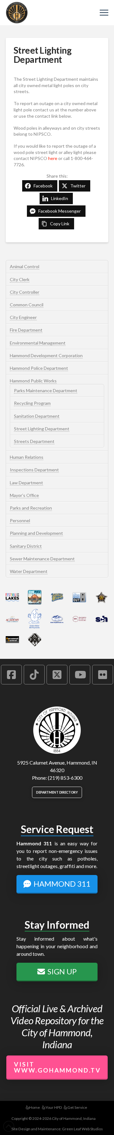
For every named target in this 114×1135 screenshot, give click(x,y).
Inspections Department (34, 469)
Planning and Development (36, 533)
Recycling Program (32, 403)
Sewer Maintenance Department (42, 558)
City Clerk (19, 279)
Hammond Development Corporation (46, 355)
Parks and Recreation (31, 508)
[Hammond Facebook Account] (11, 674)
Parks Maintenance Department (45, 390)
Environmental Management (38, 343)
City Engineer (23, 317)
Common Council (26, 304)
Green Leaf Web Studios (82, 1128)
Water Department (29, 571)
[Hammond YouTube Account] (79, 674)
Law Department (26, 482)
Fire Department (26, 330)
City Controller (24, 292)
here (52, 158)
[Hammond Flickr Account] (102, 674)
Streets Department (34, 441)
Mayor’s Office (24, 495)
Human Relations (26, 457)
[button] (104, 13)
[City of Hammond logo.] (57, 730)
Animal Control (24, 266)
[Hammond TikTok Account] (34, 674)
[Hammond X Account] (57, 674)
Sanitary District (26, 546)
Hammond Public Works (33, 380)
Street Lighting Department (41, 428)
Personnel (20, 520)
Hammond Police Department (39, 368)
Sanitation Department (37, 416)
